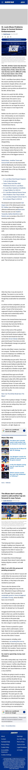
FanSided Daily (5, 742)
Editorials (8, 482)
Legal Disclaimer (22, 747)
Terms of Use (21, 744)
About (3, 736)
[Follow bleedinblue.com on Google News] (24, 431)
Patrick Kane (5, 160)
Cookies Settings (6, 755)
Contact (3, 739)
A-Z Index (20, 750)
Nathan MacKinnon (14, 214)
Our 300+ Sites (21, 739)
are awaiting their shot (16, 641)
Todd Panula (6, 34)
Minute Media (8, 758)
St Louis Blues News (10, 725)
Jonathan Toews (14, 160)
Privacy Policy (5, 744)
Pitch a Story (20, 742)
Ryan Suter (21, 209)
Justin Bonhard (7, 500)
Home (2, 482)
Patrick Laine (5, 216)
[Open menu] (2, 2)
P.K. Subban (5, 207)
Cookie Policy (5, 747)
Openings (20, 736)
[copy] (11, 37)
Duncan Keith (5, 162)
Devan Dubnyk (13, 339)
